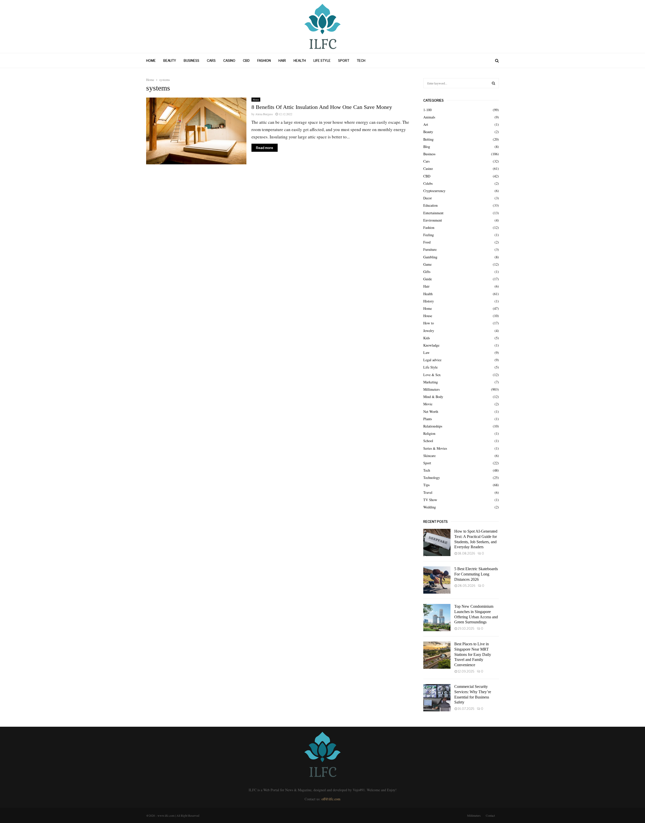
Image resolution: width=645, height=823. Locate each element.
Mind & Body (433, 396)
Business (191, 60)
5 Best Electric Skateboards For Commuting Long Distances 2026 (476, 574)
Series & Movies (435, 448)
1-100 (427, 109)
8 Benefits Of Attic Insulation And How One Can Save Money (321, 107)
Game (427, 264)
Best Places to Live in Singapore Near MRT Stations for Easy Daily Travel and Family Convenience (472, 654)
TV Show (430, 499)
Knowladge (431, 345)
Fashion (264, 60)
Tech (361, 60)
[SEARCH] (493, 83)
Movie (427, 404)
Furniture (430, 249)
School (428, 440)
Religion (429, 433)
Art (425, 124)
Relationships (432, 426)
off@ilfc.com (330, 799)
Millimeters (431, 389)
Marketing (430, 382)
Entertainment (433, 212)
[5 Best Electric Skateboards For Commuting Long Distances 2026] (436, 580)
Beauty (169, 60)
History (428, 301)
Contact (490, 815)
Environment (432, 220)
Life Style (322, 60)
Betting (428, 139)
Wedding (429, 507)
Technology (431, 477)
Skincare (429, 455)
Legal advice (432, 359)
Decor (427, 198)
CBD (246, 60)
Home (151, 60)
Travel (427, 492)
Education (430, 205)
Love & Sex (432, 374)
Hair (282, 60)
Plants (427, 418)
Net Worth (430, 411)
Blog (426, 146)
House (256, 99)
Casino (229, 60)
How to (428, 323)
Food (427, 242)
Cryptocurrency (434, 190)
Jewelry (428, 330)
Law (426, 352)
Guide (427, 279)
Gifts (426, 271)
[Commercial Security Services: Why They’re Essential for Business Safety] (436, 697)
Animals (429, 117)
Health (300, 60)
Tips (426, 484)
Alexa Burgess (264, 114)
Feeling (428, 234)
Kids (426, 338)
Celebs (428, 183)
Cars (211, 60)
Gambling (430, 257)
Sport (343, 60)
